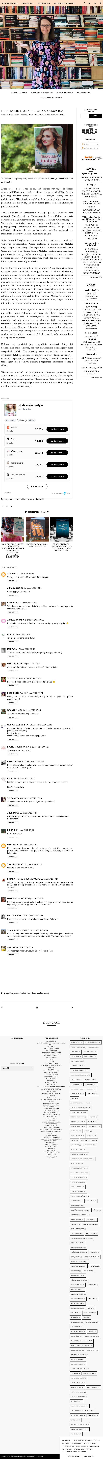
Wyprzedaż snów (77, 1415)
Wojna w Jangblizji (77, 1392)
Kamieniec (90, 1135)
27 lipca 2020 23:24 (34, 693)
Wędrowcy (75, 1420)
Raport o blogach (51, 1110)
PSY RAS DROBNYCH (91, 295)
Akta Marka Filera (92, 1042)
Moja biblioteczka (51, 1088)
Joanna (11, 947)
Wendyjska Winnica (77, 1378)
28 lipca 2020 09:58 (35, 761)
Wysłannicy (92, 1415)
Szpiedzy (91, 1331)
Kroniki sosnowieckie (78, 1154)
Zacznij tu (28, 3)
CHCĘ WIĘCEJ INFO (74, 1456)
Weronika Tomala (16, 898)
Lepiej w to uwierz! (77, 1191)
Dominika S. (13, 603)
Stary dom (74, 1317)
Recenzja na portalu (51, 1116)
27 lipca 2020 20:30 (22, 634)
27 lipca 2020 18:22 (33, 588)
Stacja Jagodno (89, 1312)
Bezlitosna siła (89, 1051)
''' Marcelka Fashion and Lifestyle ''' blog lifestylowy (91, 219)
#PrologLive (51, 1041)
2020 (39, 115)
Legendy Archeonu (77, 1182)
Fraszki (51, 1069)
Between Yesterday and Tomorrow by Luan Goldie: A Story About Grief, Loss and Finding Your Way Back (91, 316)
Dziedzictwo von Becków (79, 1107)
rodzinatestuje (16, 693)
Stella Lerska (76, 1322)
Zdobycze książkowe (51, 1152)
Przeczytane (84, 93)
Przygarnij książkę (51, 1108)
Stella (85, 1317)
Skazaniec (74, 1312)
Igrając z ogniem (77, 1121)
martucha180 (14, 664)
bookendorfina (92, 290)
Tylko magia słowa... (91, 174)
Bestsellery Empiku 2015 (51, 1054)
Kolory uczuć (89, 1145)
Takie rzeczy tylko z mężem (80, 1340)
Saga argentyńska (77, 1294)
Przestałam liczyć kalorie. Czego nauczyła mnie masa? (91, 192)
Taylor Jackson (76, 1350)
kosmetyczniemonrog (19, 747)
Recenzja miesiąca (51, 1112)
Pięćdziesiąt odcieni (78, 1252)
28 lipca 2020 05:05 (32, 710)
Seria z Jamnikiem (77, 1308)
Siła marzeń (91, 371)
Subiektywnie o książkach (92, 244)
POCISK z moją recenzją (51, 1093)
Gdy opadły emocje (77, 1117)
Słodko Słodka (15, 678)
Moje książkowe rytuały (51, 1090)
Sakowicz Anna (58, 115)
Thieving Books (15, 798)
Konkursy (51, 1080)
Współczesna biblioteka (20, 725)
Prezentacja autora (51, 1103)
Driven (73, 1098)
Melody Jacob (91, 303)
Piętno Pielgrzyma (77, 1247)
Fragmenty (51, 1067)
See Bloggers (51, 1124)
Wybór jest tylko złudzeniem (81, 1410)
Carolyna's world (16, 761)
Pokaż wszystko (96, 277)
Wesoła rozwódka (77, 1382)
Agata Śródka (76, 1042)
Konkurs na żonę (77, 1149)
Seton (90, 1308)
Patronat (51, 1095)
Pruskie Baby (93, 1266)
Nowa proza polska (90, 1224)
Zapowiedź (51, 1150)
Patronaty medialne (64, 3)
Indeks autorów (65, 93)
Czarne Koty (89, 1079)
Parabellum (90, 1233)
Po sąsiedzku (75, 1257)
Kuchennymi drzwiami (78, 1168)
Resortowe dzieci (77, 1275)
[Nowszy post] (2, 1007)
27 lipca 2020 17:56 (25, 573)
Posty (86, 144)
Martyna (12, 649)
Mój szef (96, 1210)
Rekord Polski (51, 1118)
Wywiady (51, 1148)
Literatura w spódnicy (79, 1196)
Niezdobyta (90, 1219)
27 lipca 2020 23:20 (33, 678)
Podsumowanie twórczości (51, 1099)
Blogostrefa (51, 1057)
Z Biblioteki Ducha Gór (79, 1424)
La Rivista (51, 1084)
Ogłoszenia (51, 1091)
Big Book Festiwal (51, 1056)
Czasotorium (90, 1084)
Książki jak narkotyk (16, 787)
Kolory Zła (75, 1145)
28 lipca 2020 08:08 (43, 725)
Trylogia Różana (77, 1359)
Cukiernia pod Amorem (79, 1070)
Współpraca (44, 3)
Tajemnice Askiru (91, 1336)
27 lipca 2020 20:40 (26, 649)
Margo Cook (90, 1201)
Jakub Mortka (93, 1126)
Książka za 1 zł (51, 1082)
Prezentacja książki (51, 1105)
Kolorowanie (51, 1078)
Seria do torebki (77, 1303)
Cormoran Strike (77, 1065)
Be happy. (91, 185)
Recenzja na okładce (51, 1114)
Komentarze (89, 148)
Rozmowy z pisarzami (42, 93)
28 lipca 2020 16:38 (25, 830)
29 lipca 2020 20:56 (34, 916)
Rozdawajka (51, 1120)
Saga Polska (92, 1285)
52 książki (51, 1046)
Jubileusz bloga (51, 1074)
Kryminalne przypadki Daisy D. (81, 1159)
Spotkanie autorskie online (51, 1129)
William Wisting (76, 1387)
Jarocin (87, 1131)
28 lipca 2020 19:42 (28, 845)
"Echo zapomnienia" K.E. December (91, 210)
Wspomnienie (51, 1143)
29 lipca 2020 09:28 (50, 879)
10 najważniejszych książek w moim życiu (51, 1043)
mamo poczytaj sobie (92, 368)
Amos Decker (92, 1047)
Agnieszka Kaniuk (16, 620)
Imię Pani (91, 1121)
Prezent (51, 1101)
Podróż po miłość (91, 1257)
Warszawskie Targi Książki (51, 1139)
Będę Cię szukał (76, 1061)
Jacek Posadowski (77, 1126)
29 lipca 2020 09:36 (35, 898)
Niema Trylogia (76, 1219)
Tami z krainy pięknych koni (80, 1345)
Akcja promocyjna (51, 1048)
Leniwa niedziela (76, 1187)
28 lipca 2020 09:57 (40, 747)
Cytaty (51, 1061)
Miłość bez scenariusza (79, 1210)
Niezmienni (74, 1224)
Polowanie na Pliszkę (78, 1261)
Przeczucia (75, 1271)
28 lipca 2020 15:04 (33, 798)
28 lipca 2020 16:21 (29, 813)
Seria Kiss (92, 1298)
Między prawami (76, 1205)
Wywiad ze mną (51, 1146)
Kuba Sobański (76, 1163)
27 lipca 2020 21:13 (31, 664)
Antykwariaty (51, 1050)
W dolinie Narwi (88, 1373)
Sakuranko (92, 354)
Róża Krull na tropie (78, 1280)
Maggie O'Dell (76, 1201)
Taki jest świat (15, 864)
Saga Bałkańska (76, 1285)
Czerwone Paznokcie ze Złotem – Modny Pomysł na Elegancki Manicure (92, 232)
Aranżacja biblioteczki (51, 1052)
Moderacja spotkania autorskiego (51, 1086)
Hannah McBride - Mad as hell (91, 178)
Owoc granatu (76, 1233)
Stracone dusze (91, 1322)
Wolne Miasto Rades (78, 1396)
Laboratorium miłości (79, 1173)
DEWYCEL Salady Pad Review (92, 359)
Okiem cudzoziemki (77, 1229)
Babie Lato (74, 1051)
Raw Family (88, 1271)
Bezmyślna (75, 1056)
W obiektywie (51, 1135)
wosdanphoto (14, 710)
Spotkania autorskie (51, 97)
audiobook (51, 1154)
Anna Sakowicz (15, 588)
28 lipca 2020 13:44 (26, 779)
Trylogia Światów (77, 1364)
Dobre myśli (92, 1093)
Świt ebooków (51, 1156)
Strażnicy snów (76, 1326)
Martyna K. (13, 845)
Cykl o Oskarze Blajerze (79, 1075)
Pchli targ (51, 1097)
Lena (9, 634)
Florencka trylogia (78, 1112)
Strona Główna (10, 3)
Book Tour (51, 1059)
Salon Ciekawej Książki (51, 1122)
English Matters (51, 1063)
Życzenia (51, 1158)
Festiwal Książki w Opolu (51, 1065)
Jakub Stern (75, 1131)
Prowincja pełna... (77, 1266)
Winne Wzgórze (92, 1387)
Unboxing (51, 1133)
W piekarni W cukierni (51, 1137)
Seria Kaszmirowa (77, 1298)
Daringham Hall (76, 1093)
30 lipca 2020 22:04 (39, 930)
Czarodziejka (75, 1084)
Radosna (11, 779)
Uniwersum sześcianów (79, 1368)
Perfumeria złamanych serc (81, 1238)
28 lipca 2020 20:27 (33, 864)
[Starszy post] (72, 1007)
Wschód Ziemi (75, 1401)
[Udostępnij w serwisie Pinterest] (11, 506)
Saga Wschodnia (76, 1289)
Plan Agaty (94, 1252)
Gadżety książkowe (51, 1071)
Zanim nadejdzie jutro (78, 1429)
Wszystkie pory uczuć (78, 1406)
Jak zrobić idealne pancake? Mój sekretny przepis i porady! (91, 341)
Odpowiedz (13, 580)
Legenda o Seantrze (78, 1177)
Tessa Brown (91, 1350)
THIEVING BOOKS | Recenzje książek (91, 202)
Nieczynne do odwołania (79, 1215)
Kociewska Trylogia (88, 1140)
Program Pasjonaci (51, 1107)
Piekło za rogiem (77, 1243)
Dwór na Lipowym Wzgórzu (80, 1103)
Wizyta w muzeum (51, 1141)
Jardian (11, 573)
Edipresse (46, 115)
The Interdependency (78, 1354)
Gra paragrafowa (51, 1073)
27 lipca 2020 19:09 (35, 620)
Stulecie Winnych (77, 1331)
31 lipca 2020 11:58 (24, 947)
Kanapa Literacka (51, 1076)
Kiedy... (73, 1140)
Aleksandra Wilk (77, 1047)
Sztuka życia (75, 1336)
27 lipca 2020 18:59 (29, 603)
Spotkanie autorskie (51, 1127)
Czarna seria (75, 1079)
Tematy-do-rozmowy (18, 930)
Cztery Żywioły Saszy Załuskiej (82, 1089)
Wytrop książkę (51, 1144)
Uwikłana (74, 1373)
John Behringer (76, 1135)
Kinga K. (11, 830)
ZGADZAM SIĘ (89, 1456)
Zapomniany (75, 1434)
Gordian (92, 1117)
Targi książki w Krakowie (51, 1131)
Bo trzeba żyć (89, 1056)
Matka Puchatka (16, 916)
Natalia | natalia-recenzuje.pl (23, 879)
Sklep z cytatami (51, 1126)
